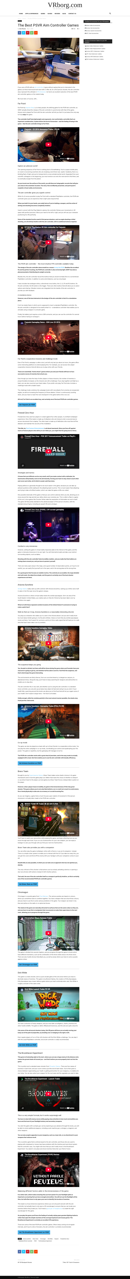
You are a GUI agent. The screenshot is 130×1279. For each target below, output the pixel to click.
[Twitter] (23, 33)
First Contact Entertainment (35, 428)
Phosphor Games (54, 1066)
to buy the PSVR (59, 267)
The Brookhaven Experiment (45, 1241)
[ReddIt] (36, 33)
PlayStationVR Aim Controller (25, 1241)
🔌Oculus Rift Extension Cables (94, 56)
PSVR (35, 1241)
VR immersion (41, 92)
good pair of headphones (54, 1208)
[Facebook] (19, 33)
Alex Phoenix (22, 28)
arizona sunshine (27, 1238)
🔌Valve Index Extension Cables (94, 46)
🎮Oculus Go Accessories (92, 28)
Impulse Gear (30, 107)
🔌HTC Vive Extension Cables (93, 54)
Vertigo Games (22, 589)
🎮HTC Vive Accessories (92, 33)
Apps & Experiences (31, 13)
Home (21, 13)
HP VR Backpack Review (25, 1262)
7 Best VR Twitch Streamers (71, 1262)
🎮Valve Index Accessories (92, 25)
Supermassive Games (36, 775)
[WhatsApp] (32, 33)
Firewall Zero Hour (64, 1238)
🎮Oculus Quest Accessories (93, 31)
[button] (110, 14)
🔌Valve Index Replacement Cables (95, 48)
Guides (50, 13)
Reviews (57, 13)
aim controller (38, 87)
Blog (64, 13)
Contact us (72, 13)
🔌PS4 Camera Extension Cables (94, 59)
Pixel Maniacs (44, 896)
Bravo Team (35, 1238)
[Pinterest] (27, 33)
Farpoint (56, 1238)
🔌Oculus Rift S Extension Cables (94, 51)
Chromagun (43, 1238)
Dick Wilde (50, 1238)
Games (43, 13)
